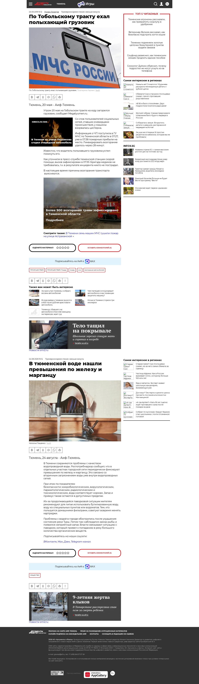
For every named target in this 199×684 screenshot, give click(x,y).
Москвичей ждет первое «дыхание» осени (151, 189)
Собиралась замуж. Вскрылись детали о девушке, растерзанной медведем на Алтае (151, 125)
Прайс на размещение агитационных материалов (103, 631)
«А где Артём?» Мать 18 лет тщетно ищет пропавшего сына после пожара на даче (152, 404)
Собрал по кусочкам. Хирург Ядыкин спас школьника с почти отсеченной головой (153, 414)
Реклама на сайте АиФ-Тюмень (63, 631)
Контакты (94, 634)
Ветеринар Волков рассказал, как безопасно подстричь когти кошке (146, 33)
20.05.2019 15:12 (35, 12)
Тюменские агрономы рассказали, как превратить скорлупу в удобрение (146, 22)
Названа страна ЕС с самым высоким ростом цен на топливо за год (152, 151)
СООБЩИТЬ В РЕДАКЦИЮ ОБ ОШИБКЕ (118, 634)
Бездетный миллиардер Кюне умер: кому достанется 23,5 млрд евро (151, 160)
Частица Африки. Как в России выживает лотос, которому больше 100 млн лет (152, 375)
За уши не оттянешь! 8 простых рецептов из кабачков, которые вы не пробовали (153, 134)
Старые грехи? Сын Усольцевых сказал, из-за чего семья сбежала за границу (152, 366)
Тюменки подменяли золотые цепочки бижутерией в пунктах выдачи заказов (147, 45)
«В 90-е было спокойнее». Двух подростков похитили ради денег (151, 104)
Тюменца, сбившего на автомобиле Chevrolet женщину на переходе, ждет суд (56, 311)
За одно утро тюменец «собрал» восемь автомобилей (56, 292)
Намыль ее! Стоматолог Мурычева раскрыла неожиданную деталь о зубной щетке (151, 86)
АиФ (98, 90)
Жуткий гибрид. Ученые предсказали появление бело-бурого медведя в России (153, 115)
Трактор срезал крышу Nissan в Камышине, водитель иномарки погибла (149, 171)
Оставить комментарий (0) (100, 248)
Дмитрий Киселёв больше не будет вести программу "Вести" (151, 179)
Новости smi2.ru (38, 350)
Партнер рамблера (74, 673)
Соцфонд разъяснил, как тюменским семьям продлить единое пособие (146, 56)
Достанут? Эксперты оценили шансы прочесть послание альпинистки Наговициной (153, 395)
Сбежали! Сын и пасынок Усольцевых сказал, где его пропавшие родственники (153, 96)
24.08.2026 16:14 (36, 359)
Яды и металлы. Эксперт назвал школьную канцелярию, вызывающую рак (150, 385)
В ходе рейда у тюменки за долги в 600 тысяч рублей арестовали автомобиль (57, 302)
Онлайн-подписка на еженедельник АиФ (67, 634)
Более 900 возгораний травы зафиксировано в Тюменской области (82, 212)
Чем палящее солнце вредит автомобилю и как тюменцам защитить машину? (101, 293)
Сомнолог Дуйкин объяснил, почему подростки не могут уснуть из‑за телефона (146, 68)
